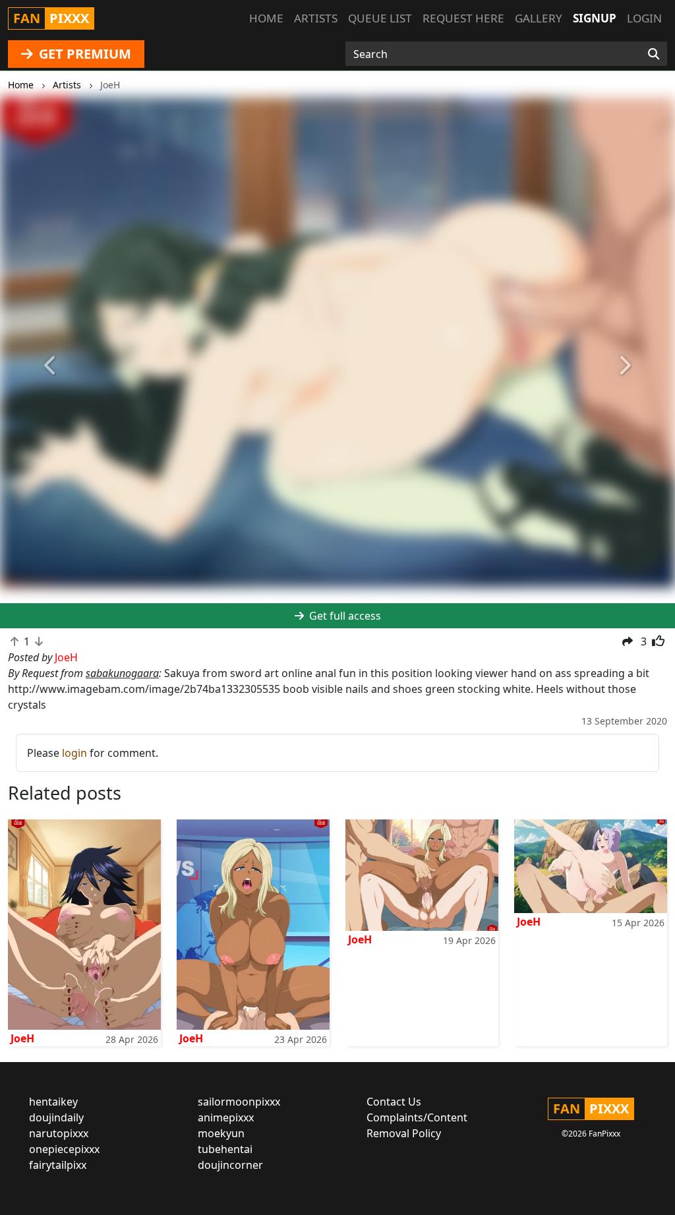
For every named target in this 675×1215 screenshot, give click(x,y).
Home (266, 18)
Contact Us (394, 1101)
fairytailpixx (57, 1165)
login (74, 753)
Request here (463, 18)
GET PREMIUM (83, 54)
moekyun (221, 1133)
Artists (316, 18)
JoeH (22, 1038)
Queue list (380, 18)
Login (644, 18)
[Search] (653, 54)
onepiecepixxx (64, 1149)
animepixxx (226, 1117)
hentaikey (53, 1101)
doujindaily (56, 1117)
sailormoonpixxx (239, 1101)
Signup (594, 18)
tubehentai (225, 1149)
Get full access (344, 615)
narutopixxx (58, 1133)
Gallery (538, 18)
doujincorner (230, 1165)
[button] (51, 366)
